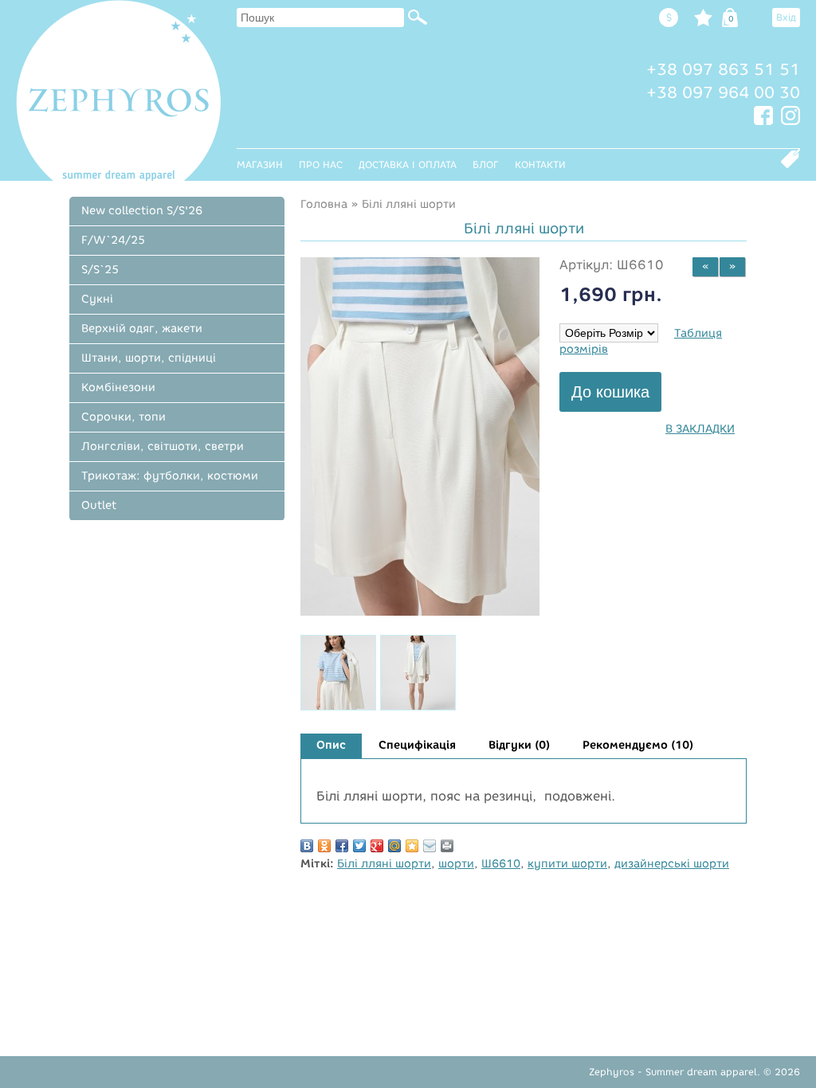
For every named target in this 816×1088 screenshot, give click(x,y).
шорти (456, 864)
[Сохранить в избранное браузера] (412, 845)
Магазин (260, 164)
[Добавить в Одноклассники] (324, 845)
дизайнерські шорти (671, 864)
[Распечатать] (447, 845)
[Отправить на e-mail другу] (429, 845)
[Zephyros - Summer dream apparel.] (118, 90)
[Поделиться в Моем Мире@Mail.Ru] (394, 845)
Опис (331, 745)
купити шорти (567, 864)
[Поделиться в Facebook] (341, 845)
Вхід (786, 17)
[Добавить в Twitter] (359, 845)
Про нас (321, 164)
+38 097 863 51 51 (723, 69)
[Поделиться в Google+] (377, 845)
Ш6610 (500, 864)
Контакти (540, 164)
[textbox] (320, 17)
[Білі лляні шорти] (419, 612)
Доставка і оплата (408, 164)
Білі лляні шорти (409, 204)
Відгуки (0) (519, 745)
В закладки (700, 429)
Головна (323, 204)
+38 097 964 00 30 (723, 92)
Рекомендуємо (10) (638, 745)
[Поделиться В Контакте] (306, 845)
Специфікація (417, 745)
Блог (486, 164)
